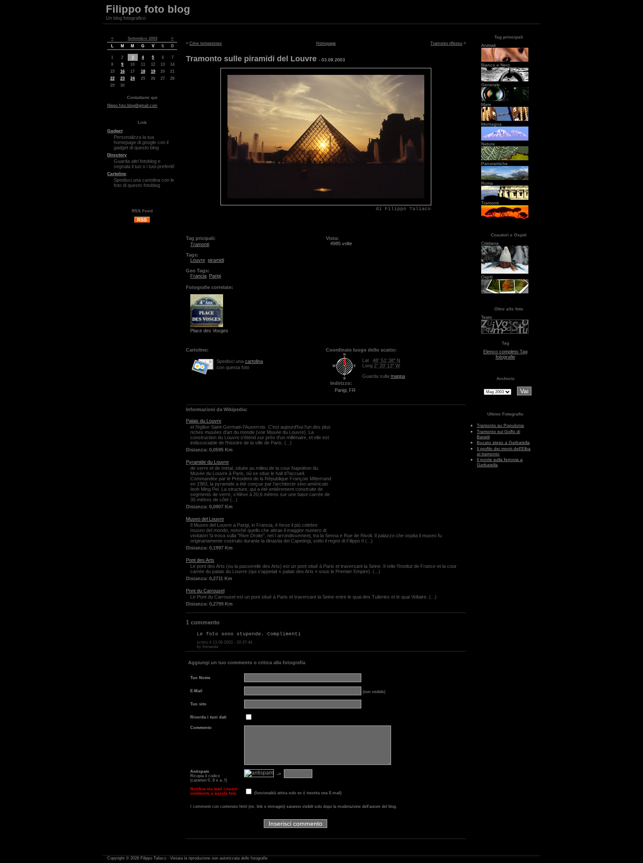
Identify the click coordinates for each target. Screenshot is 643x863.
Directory (117, 154)
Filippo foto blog (148, 9)
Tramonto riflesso (446, 43)
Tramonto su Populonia (500, 425)
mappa (398, 376)
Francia (198, 275)
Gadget (114, 130)
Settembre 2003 (142, 38)
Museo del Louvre (205, 518)
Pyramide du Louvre (207, 462)
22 (112, 78)
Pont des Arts (200, 560)
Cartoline (116, 173)
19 (153, 71)
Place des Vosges (209, 330)
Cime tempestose (205, 43)
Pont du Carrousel (205, 590)
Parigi (215, 275)
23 (122, 78)
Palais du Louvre (203, 420)
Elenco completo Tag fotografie (505, 354)
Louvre (197, 260)
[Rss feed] (142, 221)
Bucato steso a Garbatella (503, 442)
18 (143, 71)
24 (132, 78)
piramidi (216, 260)
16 (122, 71)
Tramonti (199, 244)
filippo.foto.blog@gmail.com (132, 105)
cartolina (254, 361)
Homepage (326, 43)
